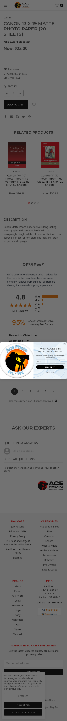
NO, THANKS (50, 372)
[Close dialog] (65, 344)
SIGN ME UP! (50, 367)
